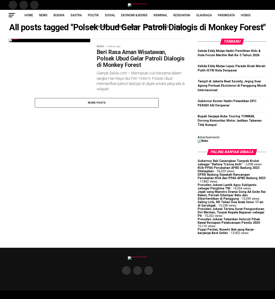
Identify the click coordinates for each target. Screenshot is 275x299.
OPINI (135, 26)
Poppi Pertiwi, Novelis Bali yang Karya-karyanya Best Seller (226, 231)
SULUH (180, 26)
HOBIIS (246, 15)
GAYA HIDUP (98, 26)
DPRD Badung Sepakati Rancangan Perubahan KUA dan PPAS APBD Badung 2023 (231, 176)
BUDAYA (58, 15)
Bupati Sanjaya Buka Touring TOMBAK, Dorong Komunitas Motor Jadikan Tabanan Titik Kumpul (230, 121)
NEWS (43, 15)
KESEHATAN (181, 15)
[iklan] (203, 141)
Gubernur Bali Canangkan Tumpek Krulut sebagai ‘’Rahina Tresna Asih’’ (228, 162)
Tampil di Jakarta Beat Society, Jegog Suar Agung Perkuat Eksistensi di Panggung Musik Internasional (232, 86)
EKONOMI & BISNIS (134, 15)
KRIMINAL (160, 15)
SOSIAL (110, 15)
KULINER (119, 26)
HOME (28, 15)
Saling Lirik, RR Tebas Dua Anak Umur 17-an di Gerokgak (230, 203)
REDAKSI (163, 26)
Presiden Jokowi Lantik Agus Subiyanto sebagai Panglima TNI (227, 186)
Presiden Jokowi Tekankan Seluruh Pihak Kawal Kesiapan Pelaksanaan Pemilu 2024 (229, 221)
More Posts (97, 102)
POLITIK (93, 15)
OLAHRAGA (204, 15)
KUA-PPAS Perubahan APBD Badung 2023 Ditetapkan (228, 169)
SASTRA (76, 15)
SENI (148, 26)
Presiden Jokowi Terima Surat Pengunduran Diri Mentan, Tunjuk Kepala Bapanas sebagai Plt (231, 212)
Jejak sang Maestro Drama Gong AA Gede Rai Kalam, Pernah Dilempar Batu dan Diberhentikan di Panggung (232, 195)
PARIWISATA (226, 15)
